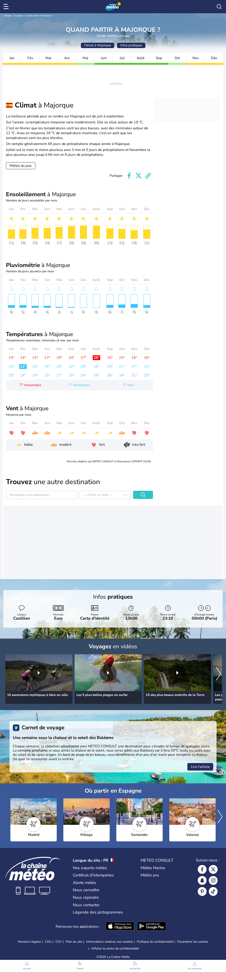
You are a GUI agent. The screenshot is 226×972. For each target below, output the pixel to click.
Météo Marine (153, 867)
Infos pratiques (131, 45)
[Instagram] (213, 880)
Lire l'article (200, 766)
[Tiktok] (213, 891)
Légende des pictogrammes (98, 912)
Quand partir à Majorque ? (39, 15)
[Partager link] (148, 176)
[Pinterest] (202, 891)
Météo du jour (20, 165)
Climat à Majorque (97, 45)
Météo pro (150, 875)
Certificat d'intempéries (93, 875)
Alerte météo (84, 882)
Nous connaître (86, 890)
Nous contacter (86, 905)
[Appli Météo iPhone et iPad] (119, 926)
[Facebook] (202, 869)
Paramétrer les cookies (192, 942)
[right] (218, 674)
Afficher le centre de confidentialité (115, 948)
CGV (58, 942)
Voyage (7, 15)
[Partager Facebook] (129, 176)
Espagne (18, 15)
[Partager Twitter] (138, 176)
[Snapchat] (202, 880)
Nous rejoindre (86, 897)
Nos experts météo (90, 867)
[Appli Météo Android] (151, 926)
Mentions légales (29, 942)
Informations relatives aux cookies (109, 942)
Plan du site (74, 942)
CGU (48, 942)
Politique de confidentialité (155, 942)
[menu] (6, 6)
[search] (219, 6)
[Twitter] (213, 869)
